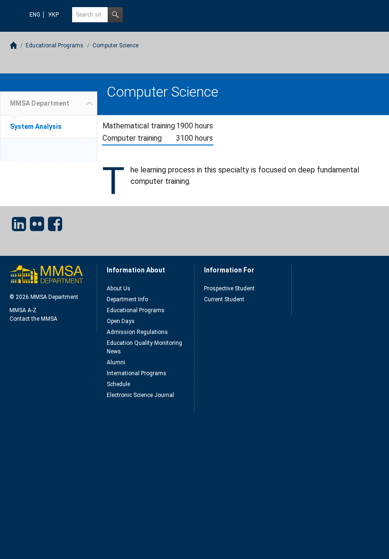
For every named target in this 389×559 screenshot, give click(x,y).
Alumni (116, 362)
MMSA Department (39, 103)
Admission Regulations (137, 332)
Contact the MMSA (33, 319)
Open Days (121, 321)
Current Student (224, 299)
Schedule (118, 384)
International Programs (137, 373)
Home (13, 45)
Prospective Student (229, 288)
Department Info (127, 299)
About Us (118, 288)
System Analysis (36, 126)
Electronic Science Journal (140, 395)
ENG (34, 14)
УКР (53, 14)
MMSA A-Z (23, 310)
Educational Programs (54, 45)
